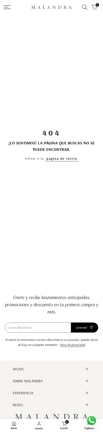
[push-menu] (7, 7)
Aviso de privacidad (72, 345)
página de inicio (61, 158)
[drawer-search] (84, 7)
